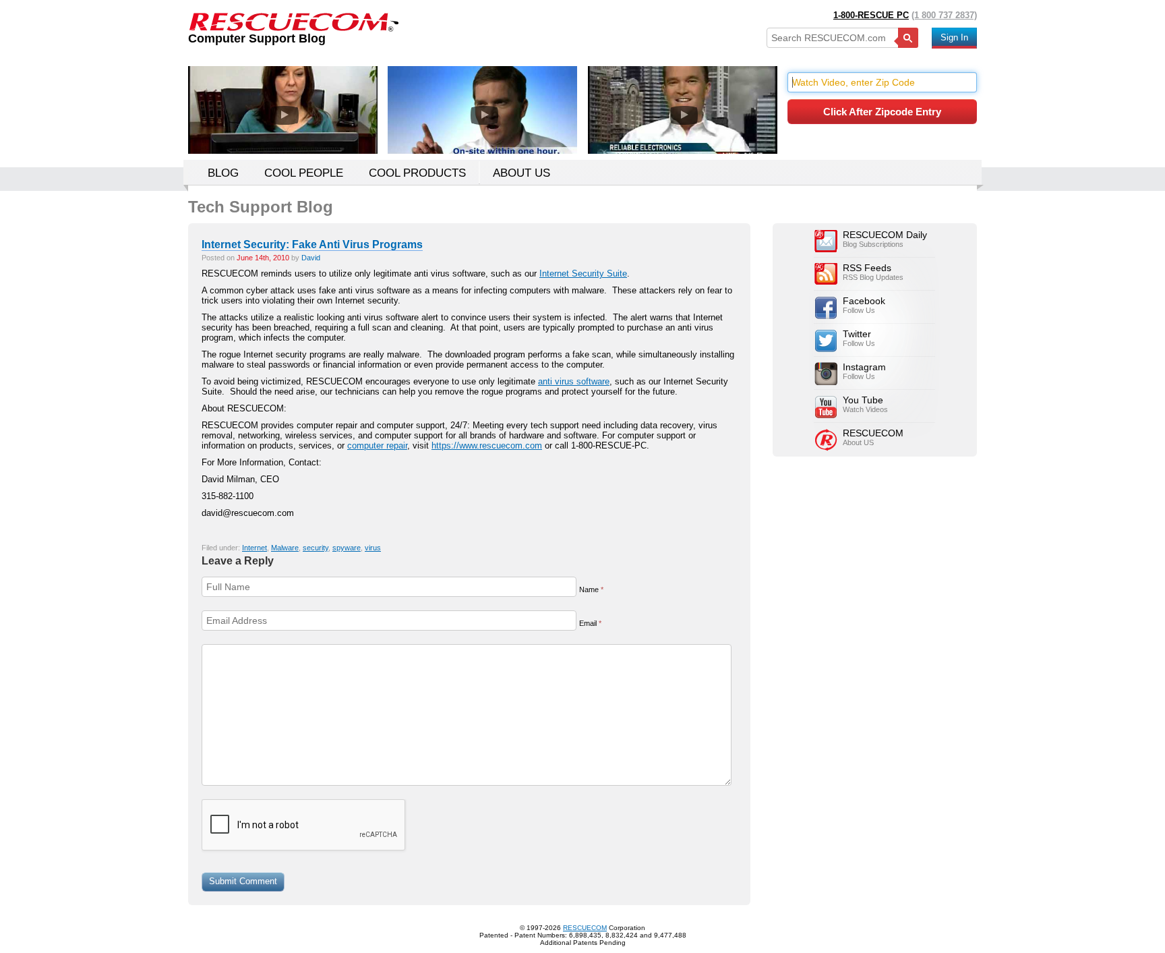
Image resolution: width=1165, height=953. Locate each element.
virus (373, 548)
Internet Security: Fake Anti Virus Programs (312, 244)
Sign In (954, 37)
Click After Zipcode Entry (882, 111)
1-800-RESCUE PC (871, 15)
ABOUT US (521, 173)
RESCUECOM (585, 927)
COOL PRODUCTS (417, 173)
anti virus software (573, 381)
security (315, 548)
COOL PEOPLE (303, 173)
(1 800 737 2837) (944, 15)
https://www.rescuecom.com (486, 445)
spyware (346, 548)
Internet (254, 548)
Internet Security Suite (583, 273)
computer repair (377, 445)
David (310, 258)
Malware (285, 548)
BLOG (223, 173)
